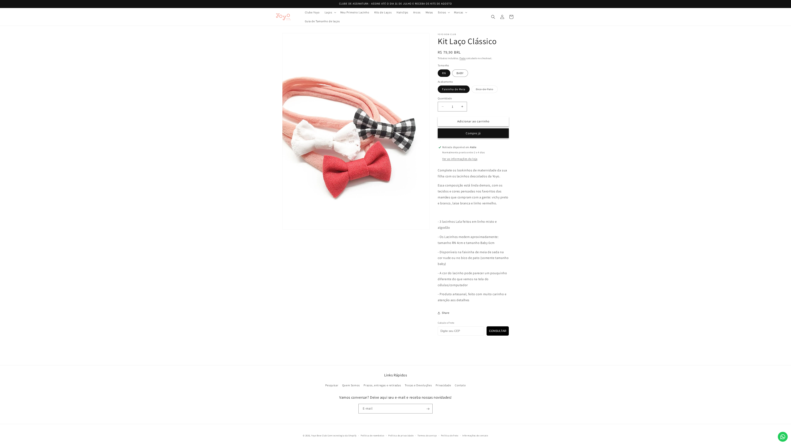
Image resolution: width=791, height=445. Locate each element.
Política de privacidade (400, 435)
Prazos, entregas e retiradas (382, 385)
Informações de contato (475, 435)
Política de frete (449, 435)
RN (444, 73)
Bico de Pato (487, 90)
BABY (460, 73)
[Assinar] (427, 409)
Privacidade (443, 385)
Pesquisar (331, 385)
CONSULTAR (497, 331)
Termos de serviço (427, 435)
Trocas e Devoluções (418, 385)
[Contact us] (783, 437)
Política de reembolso (372, 435)
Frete (463, 58)
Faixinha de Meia (453, 89)
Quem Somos (351, 385)
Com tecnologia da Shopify (342, 435)
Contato (460, 385)
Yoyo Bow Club (319, 435)
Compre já (473, 133)
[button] (330, 12)
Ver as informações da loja (459, 159)
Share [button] (445, 313)
